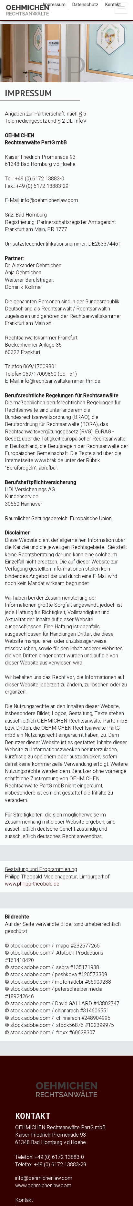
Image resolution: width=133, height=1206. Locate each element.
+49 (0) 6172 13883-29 (60, 1165)
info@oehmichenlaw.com (43, 1178)
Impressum (54, 4)
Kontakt (113, 4)
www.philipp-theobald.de (32, 884)
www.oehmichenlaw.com (43, 1186)
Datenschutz (85, 4)
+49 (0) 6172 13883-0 (59, 1157)
